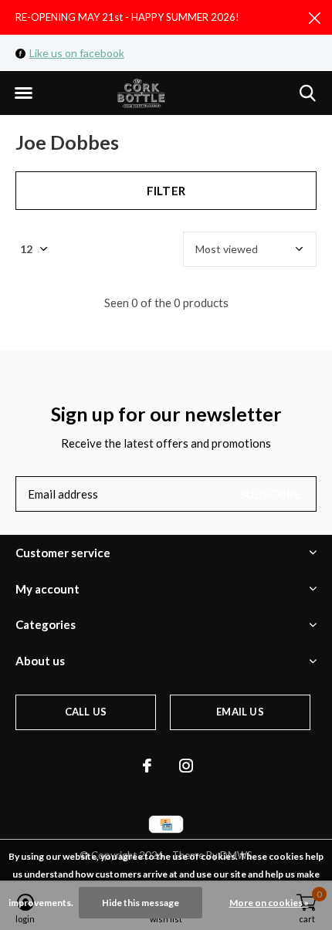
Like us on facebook (76, 52)
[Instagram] (186, 766)
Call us (86, 711)
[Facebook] (147, 766)
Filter (166, 191)
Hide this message (140, 902)
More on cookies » (269, 902)
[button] (23, 93)
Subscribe (270, 494)
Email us (239, 711)
